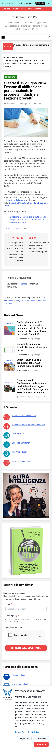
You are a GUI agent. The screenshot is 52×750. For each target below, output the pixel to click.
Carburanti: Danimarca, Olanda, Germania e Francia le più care (32, 347)
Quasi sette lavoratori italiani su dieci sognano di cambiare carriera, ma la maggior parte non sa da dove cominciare (22, 9)
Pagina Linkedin (19, 675)
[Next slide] (48, 9)
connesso (21, 284)
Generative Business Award (24, 415)
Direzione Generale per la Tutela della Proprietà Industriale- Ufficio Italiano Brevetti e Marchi (28, 220)
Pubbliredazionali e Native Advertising (28, 424)
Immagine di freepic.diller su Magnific (8, 363)
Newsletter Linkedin (20, 684)
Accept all (41, 744)
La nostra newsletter (21, 443)
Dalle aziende (18, 434)
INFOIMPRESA (10, 77)
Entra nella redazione (21, 461)
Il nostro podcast (19, 452)
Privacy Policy (20, 732)
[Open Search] (49, 37)
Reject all (24, 738)
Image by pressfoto (11, 228)
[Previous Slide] (45, 9)
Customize (40, 738)
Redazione (11, 103)
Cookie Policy (33, 732)
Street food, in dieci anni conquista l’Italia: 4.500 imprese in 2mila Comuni (29, 363)
